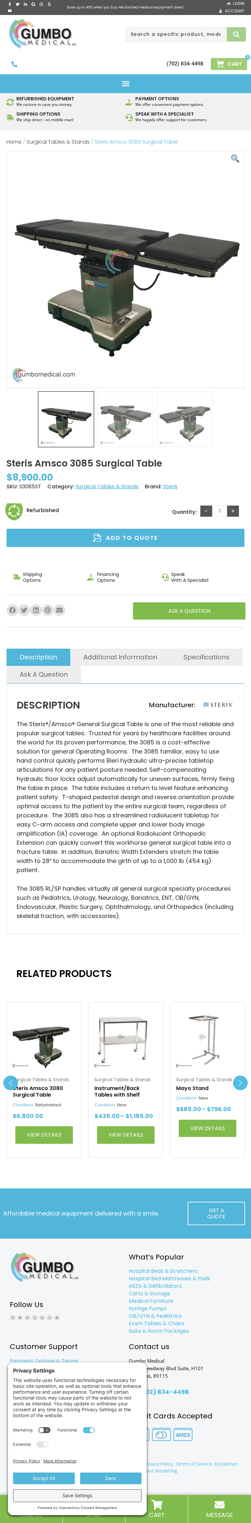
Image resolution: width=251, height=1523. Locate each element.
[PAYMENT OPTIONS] (129, 102)
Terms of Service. (194, 1464)
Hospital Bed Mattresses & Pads (169, 1278)
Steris (170, 486)
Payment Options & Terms (44, 1361)
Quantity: (184, 512)
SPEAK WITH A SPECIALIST (164, 114)
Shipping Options (32, 577)
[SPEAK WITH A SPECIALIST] (129, 117)
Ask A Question (44, 674)
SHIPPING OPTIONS (38, 114)
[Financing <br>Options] (90, 577)
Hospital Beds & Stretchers (163, 1271)
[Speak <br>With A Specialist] (165, 577)
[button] (125, 84)
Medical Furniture (151, 1301)
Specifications (206, 657)
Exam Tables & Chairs (156, 1323)
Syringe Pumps (148, 1308)
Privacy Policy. (159, 1464)
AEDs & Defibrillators (155, 1286)
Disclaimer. (226, 1464)
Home (14, 142)
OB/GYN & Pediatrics (155, 1316)
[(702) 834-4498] (14, 64)
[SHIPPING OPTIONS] (10, 117)
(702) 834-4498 (185, 64)
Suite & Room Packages (159, 1331)
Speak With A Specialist (190, 577)
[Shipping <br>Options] (16, 577)
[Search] (236, 34)
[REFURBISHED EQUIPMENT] (10, 102)
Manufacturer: (172, 705)
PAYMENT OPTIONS (157, 98)
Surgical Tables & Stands (58, 142)
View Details (44, 1135)
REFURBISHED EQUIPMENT (45, 98)
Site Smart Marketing (154, 1471)
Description (38, 657)
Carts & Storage (149, 1293)
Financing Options (108, 577)
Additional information (120, 657)
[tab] (38, 657)
